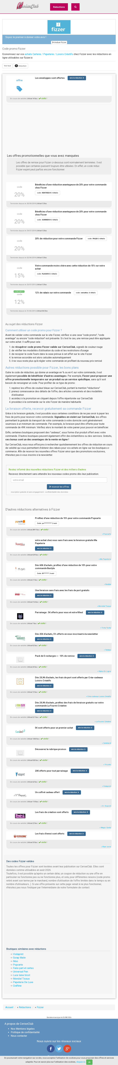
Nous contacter (19, 1035)
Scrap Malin (19, 957)
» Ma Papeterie (105, 559)
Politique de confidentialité (25, 1032)
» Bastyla (107, 584)
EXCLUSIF (19, 291)
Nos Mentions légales (23, 1028)
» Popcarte (106, 534)
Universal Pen (20, 971)
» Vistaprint (106, 786)
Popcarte (18, 964)
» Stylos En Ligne (104, 671)
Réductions (59, 7)
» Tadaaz (107, 650)
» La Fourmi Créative (103, 722)
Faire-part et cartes (23, 968)
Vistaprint (18, 954)
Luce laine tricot (21, 975)
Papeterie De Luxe (23, 982)
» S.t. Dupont (106, 806)
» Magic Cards (105, 828)
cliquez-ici (80, 1062)
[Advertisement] (59, 125)
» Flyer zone (106, 847)
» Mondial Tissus (104, 606)
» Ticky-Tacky (105, 628)
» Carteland (106, 743)
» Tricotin (107, 765)
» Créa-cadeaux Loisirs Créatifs (98, 696)
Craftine (17, 985)
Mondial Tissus (21, 978)
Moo (15, 961)
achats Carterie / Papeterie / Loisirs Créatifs (49, 54)
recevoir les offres (60, 487)
